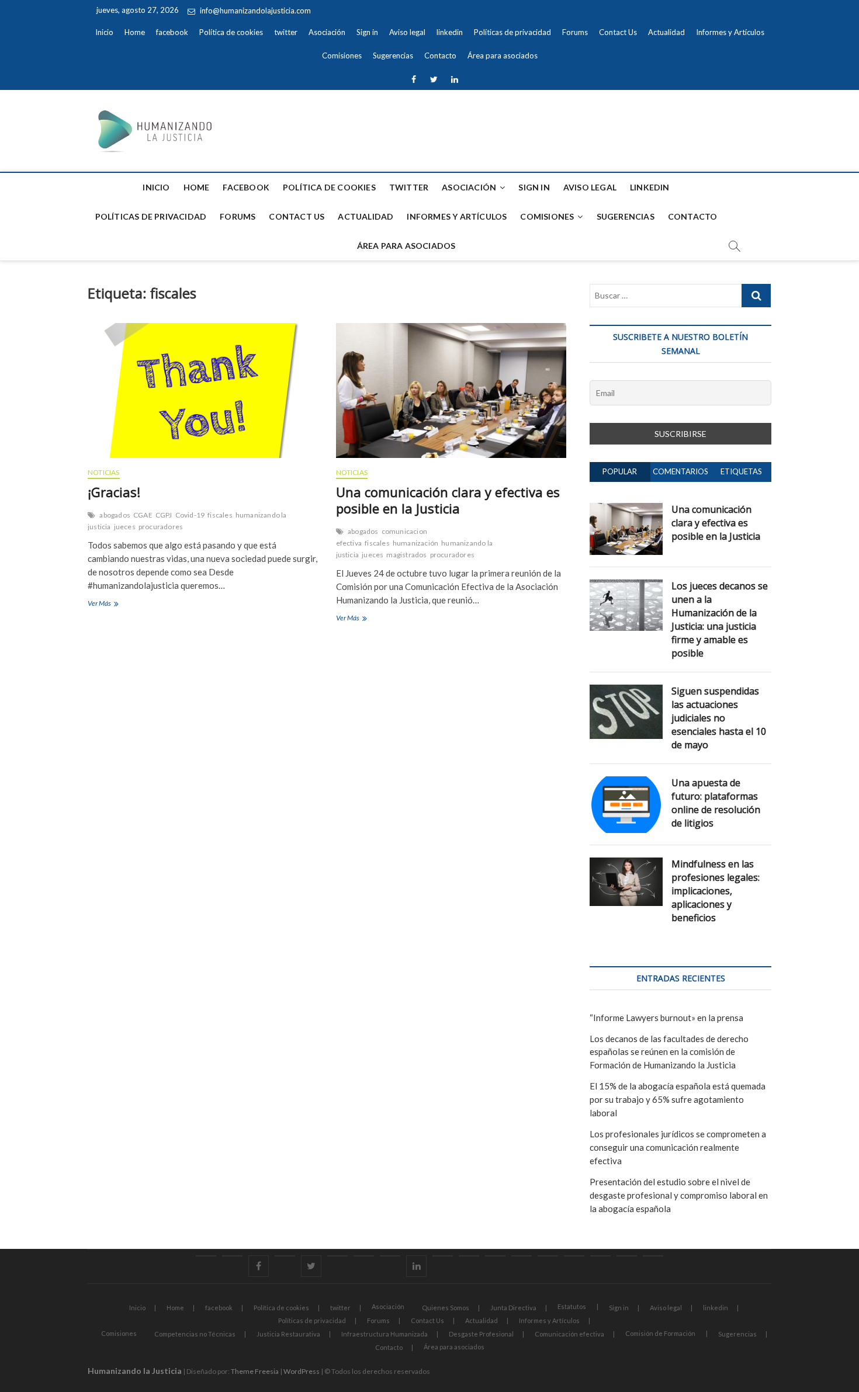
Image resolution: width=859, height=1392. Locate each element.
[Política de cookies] (285, 1255)
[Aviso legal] (390, 1255)
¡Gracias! (114, 492)
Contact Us (618, 32)
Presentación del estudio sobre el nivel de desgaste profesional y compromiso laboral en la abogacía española (679, 1195)
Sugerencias (393, 55)
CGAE (143, 515)
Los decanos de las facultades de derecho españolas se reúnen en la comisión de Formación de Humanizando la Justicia (669, 1052)
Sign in (367, 32)
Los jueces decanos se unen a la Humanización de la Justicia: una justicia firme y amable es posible (719, 619)
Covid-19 (190, 515)
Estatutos (571, 1306)
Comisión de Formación (660, 1333)
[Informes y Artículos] (548, 1255)
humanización (415, 543)
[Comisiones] (574, 1255)
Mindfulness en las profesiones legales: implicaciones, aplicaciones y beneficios (715, 891)
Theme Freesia (255, 1371)
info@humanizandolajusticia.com (254, 10)
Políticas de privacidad (512, 32)
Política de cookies (231, 32)
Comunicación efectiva (569, 1334)
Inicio (104, 32)
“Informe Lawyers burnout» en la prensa (666, 1017)
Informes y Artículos (730, 32)
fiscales (220, 515)
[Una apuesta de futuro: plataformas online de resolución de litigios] (626, 782)
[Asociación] (337, 1255)
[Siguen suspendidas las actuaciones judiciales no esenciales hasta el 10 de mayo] (626, 691)
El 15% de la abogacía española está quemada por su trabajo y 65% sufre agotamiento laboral (678, 1099)
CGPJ (163, 515)
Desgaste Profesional (481, 1334)
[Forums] (469, 1255)
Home (134, 32)
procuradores (160, 526)
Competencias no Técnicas (194, 1334)
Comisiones (342, 55)
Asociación (327, 32)
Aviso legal (407, 32)
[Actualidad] (521, 1255)
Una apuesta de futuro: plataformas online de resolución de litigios (715, 802)
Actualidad (666, 32)
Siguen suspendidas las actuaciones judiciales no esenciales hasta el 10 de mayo (718, 718)
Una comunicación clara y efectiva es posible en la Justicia (448, 500)
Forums (575, 32)
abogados (114, 515)
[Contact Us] (495, 1255)
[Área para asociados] (653, 1255)
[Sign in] (364, 1255)
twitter (285, 32)
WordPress (301, 1371)
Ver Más (112, 603)
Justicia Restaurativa (288, 1334)
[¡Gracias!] (203, 390)
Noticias (104, 472)
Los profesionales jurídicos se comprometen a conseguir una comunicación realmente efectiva (678, 1147)
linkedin (450, 32)
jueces (125, 526)
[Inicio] (206, 1255)
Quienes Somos (445, 1307)
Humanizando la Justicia (135, 1371)
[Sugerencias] (600, 1255)
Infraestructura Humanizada (384, 1334)
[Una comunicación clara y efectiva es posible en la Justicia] (451, 390)
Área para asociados (502, 55)
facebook (172, 32)
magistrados (406, 554)
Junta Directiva (513, 1307)
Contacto (440, 55)
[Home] (232, 1255)
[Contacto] (626, 1255)
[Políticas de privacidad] (442, 1255)
